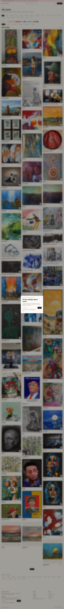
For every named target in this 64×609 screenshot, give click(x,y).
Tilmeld (39, 307)
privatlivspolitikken (32, 309)
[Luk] (42, 297)
